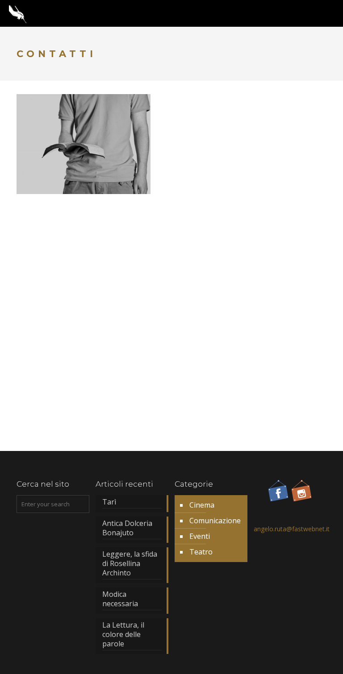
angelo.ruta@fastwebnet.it (292, 529)
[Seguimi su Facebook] (278, 494)
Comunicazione (215, 520)
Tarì (109, 502)
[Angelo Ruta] (18, 13)
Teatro (201, 552)
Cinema (201, 505)
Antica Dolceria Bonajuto (127, 528)
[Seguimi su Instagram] (301, 494)
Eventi (199, 536)
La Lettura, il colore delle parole (123, 634)
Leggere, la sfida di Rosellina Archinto (129, 564)
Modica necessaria (120, 599)
